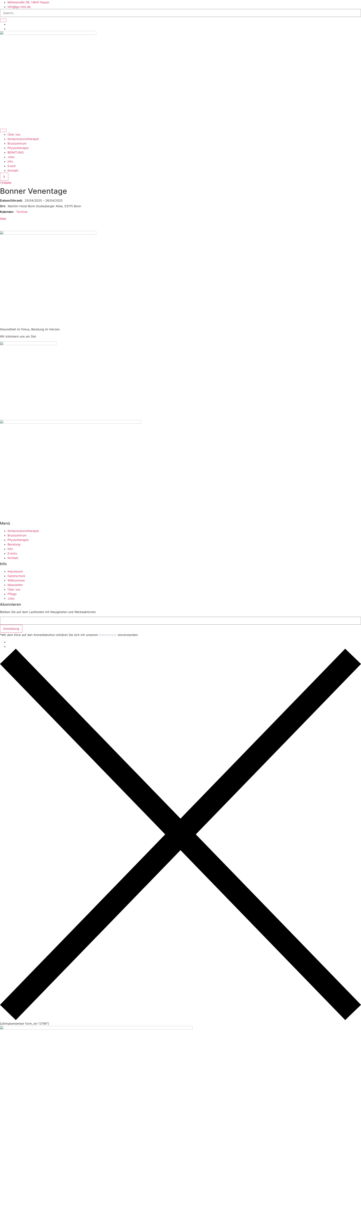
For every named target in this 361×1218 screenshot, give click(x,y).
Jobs (11, 157)
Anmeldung (11, 628)
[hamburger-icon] (3, 130)
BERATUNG (16, 152)
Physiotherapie (18, 148)
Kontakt (13, 170)
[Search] (3, 20)
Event (12, 166)
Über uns (14, 134)
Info (10, 161)
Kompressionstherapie (23, 139)
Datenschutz (108, 635)
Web (3, 219)
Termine (21, 212)
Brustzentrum (17, 143)
